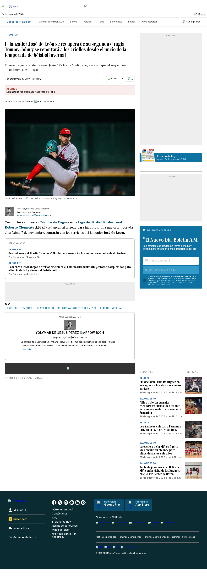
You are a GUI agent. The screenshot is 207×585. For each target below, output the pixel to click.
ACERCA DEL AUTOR (70, 317)
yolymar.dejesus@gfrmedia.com (34, 215)
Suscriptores (193, 21)
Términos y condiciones (129, 537)
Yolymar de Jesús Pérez (57, 333)
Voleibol (87, 21)
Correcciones (188, 537)
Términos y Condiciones (156, 278)
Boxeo (73, 21)
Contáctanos (59, 513)
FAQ (54, 517)
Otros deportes (149, 21)
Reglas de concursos (65, 525)
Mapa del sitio (60, 529)
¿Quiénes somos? (62, 509)
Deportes (12, 21)
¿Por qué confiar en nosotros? (64, 535)
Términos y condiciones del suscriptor (161, 537)
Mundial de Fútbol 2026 (51, 21)
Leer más (26, 349)
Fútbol (131, 21)
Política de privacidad (106, 537)
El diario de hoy (61, 521)
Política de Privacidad (187, 276)
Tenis (101, 21)
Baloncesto (116, 21)
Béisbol (26, 21)
